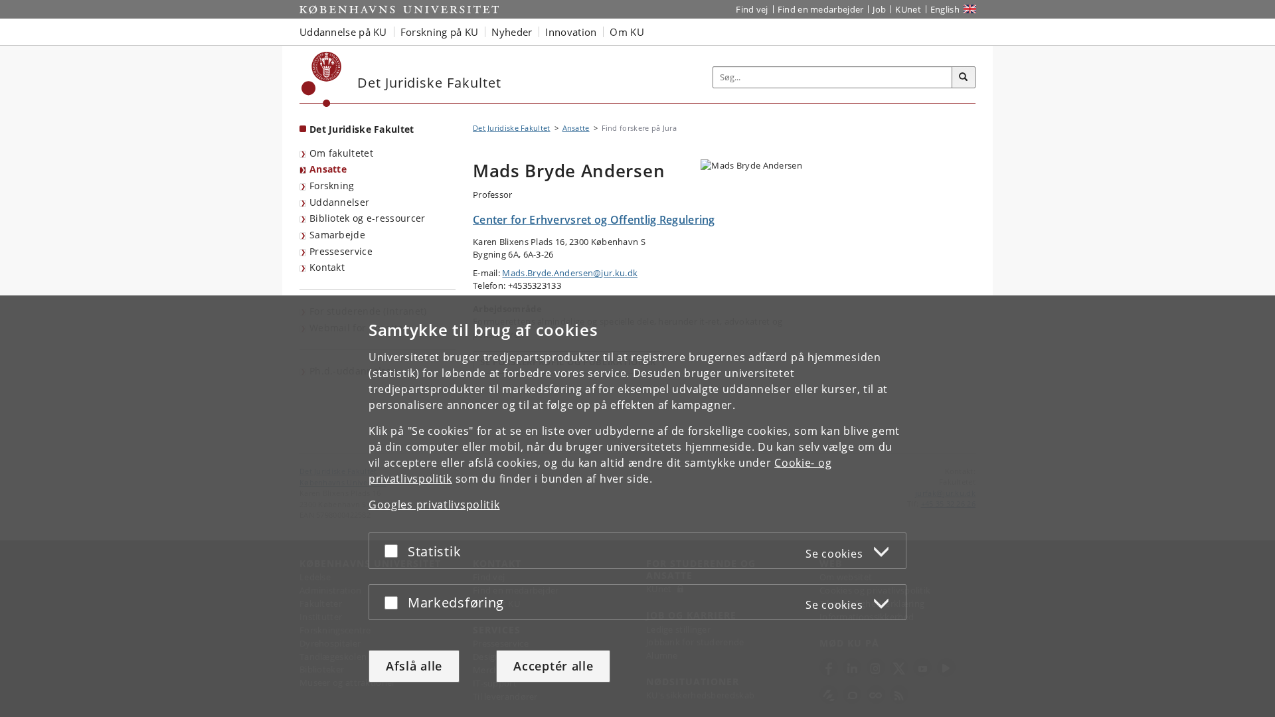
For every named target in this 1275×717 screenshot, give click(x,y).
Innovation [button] (570, 32)
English (945, 9)
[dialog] (637, 506)
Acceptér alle (553, 666)
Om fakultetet (341, 153)
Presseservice (341, 251)
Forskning (332, 185)
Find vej (752, 9)
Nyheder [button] (511, 32)
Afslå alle (414, 666)
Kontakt (327, 267)
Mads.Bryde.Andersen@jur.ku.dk (570, 273)
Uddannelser (339, 202)
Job (879, 9)
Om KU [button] (627, 32)
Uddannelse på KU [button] (343, 32)
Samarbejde (337, 234)
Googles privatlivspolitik (434, 504)
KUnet (908, 9)
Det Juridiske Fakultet (361, 129)
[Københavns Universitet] (321, 79)
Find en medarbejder (821, 9)
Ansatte (328, 169)
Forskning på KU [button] (439, 32)
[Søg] (964, 77)
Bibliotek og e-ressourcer (367, 218)
